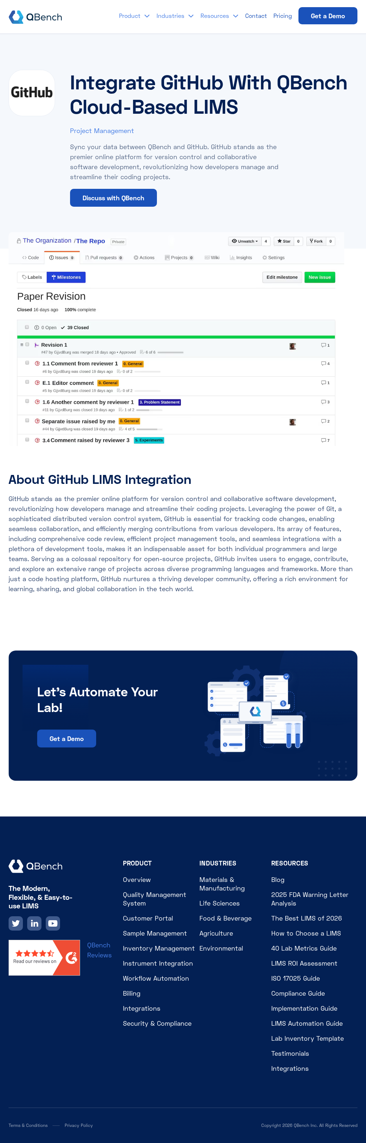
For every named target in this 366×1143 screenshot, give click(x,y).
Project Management (102, 130)
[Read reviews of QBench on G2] (44, 957)
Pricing (282, 15)
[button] (134, 16)
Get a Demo (328, 16)
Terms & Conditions (28, 1125)
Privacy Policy (79, 1125)
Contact (256, 15)
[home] (35, 16)
